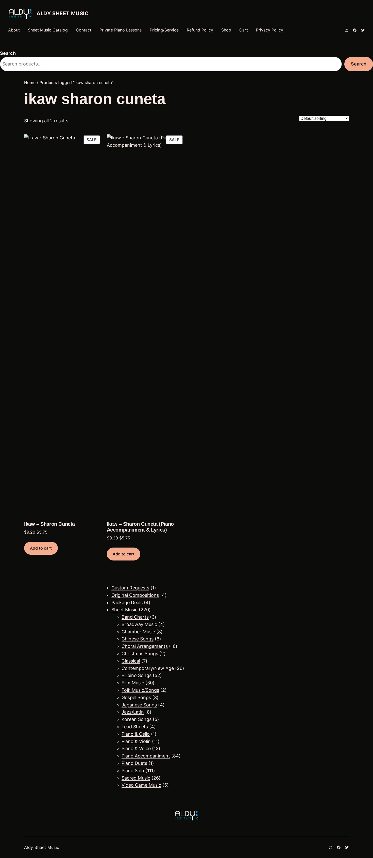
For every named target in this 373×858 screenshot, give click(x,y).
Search (8, 53)
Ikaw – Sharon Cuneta (49, 524)
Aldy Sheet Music (63, 13)
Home (30, 82)
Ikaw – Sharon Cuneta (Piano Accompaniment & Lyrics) (140, 527)
